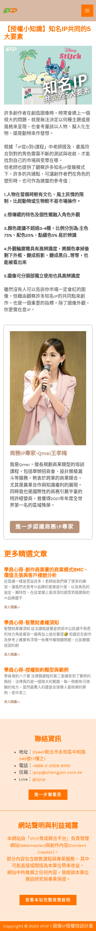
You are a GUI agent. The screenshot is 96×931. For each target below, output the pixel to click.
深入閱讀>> (12, 607)
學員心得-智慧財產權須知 (31, 623)
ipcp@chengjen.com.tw (57, 772)
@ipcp (39, 779)
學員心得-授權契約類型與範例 (36, 670)
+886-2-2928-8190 (51, 765)
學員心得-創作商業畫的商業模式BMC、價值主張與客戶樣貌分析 (46, 573)
